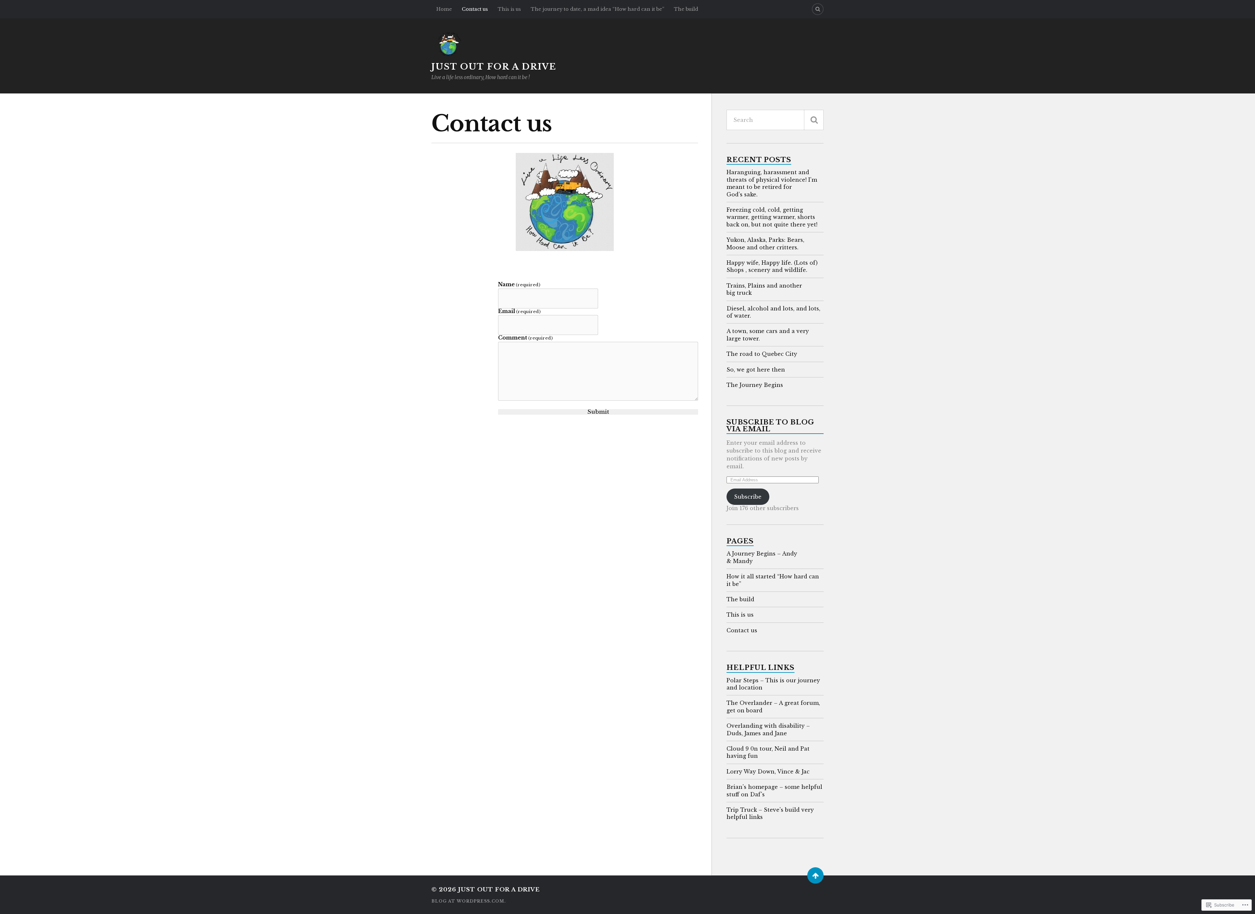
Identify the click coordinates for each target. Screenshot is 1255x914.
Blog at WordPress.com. (468, 901)
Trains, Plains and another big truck (764, 289)
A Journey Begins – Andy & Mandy (762, 557)
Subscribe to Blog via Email (770, 425)
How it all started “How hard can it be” (773, 580)
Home (444, 9)
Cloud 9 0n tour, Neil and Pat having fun (768, 752)
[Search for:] (775, 120)
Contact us (475, 9)
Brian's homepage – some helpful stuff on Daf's (774, 790)
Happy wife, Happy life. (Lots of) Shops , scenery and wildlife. (772, 266)
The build (686, 9)
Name (519, 284)
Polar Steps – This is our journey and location (773, 684)
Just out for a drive (493, 66)
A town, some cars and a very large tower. (768, 334)
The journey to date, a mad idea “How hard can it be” (597, 9)
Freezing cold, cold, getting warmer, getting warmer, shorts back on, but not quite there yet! (772, 217)
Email (519, 311)
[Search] (818, 9)
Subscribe (747, 496)
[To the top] (815, 875)
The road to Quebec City (762, 354)
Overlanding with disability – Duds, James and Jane (768, 729)
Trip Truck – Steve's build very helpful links (770, 813)
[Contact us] (564, 202)
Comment (525, 338)
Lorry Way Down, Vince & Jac (768, 771)
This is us (509, 9)
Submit (598, 412)
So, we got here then (756, 369)
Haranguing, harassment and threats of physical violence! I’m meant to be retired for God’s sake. (772, 183)
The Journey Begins (755, 385)
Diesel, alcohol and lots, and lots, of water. (773, 312)
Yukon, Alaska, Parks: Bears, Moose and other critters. (765, 243)
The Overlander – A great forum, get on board (773, 706)
